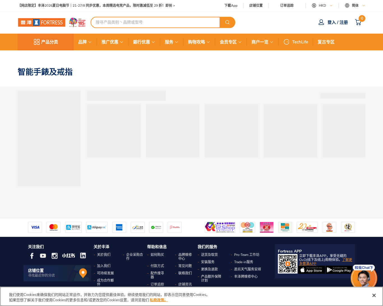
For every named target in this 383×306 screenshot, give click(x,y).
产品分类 (49, 42)
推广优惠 (109, 42)
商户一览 (260, 42)
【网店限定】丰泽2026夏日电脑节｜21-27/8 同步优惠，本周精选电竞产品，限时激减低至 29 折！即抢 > (96, 6)
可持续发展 (105, 273)
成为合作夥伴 (105, 282)
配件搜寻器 (157, 275)
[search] (227, 22)
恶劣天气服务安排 (247, 269)
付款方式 (157, 266)
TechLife (300, 42)
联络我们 (185, 273)
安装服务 (207, 262)
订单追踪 (287, 5)
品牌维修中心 (185, 257)
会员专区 (228, 42)
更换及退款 (209, 269)
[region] (191, 296)
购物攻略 (196, 42)
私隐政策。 (159, 300)
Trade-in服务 (243, 262)
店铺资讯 (185, 284)
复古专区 (326, 42)
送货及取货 (209, 255)
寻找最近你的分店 (41, 275)
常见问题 (185, 266)
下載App (230, 5)
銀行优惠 (141, 42)
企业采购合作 (134, 257)
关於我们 (103, 255)
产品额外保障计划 (211, 278)
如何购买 (157, 255)
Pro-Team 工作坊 (246, 255)
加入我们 (103, 266)
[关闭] (374, 295)
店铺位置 (256, 6)
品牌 (82, 42)
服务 (169, 42)
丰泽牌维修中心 (246, 276)
